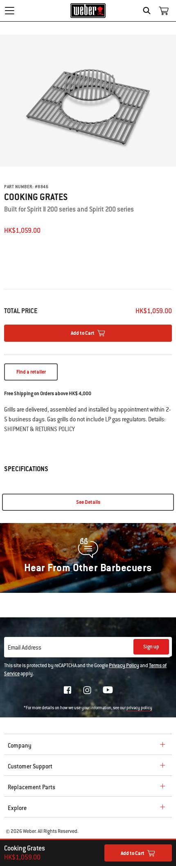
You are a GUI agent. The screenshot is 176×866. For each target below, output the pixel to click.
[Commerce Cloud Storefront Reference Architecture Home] (88, 10)
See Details (88, 502)
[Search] (149, 11)
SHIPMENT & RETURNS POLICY (39, 429)
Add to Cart (132, 853)
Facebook (67, 690)
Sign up (151, 646)
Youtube (108, 690)
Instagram (87, 690)
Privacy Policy (124, 665)
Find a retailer (31, 372)
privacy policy (139, 707)
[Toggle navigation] (9, 10)
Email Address (24, 647)
